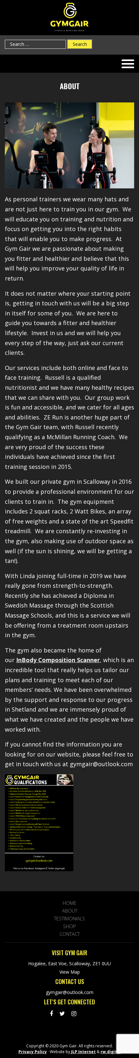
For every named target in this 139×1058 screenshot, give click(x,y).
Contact (69, 933)
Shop (69, 926)
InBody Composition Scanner (58, 660)
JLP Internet (83, 1051)
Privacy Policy (32, 1051)
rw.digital (111, 1051)
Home (69, 902)
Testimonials (69, 918)
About (69, 910)
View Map (69, 972)
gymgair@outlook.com (69, 992)
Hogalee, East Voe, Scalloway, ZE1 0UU (69, 963)
